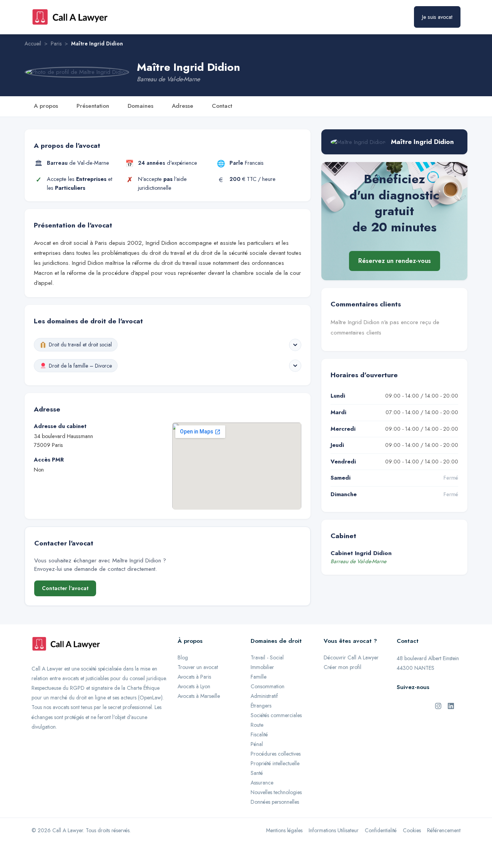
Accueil (33, 43)
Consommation (267, 686)
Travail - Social (267, 657)
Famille (258, 677)
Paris (56, 43)
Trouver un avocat (198, 667)
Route (257, 725)
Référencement (443, 830)
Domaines (140, 106)
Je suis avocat (437, 17)
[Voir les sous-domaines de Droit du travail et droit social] (295, 345)
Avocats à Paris (194, 677)
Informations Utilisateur (334, 830)
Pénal (257, 744)
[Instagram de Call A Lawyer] (438, 705)
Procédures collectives (276, 754)
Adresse (182, 106)
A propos (46, 106)
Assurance (262, 782)
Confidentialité (381, 830)
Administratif (264, 696)
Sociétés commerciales (276, 715)
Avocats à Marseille (199, 696)
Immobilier (262, 667)
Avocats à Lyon (194, 686)
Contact (222, 106)
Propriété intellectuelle (275, 763)
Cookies (412, 830)
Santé (257, 773)
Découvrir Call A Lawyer (351, 657)
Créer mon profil (342, 667)
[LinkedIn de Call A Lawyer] (451, 705)
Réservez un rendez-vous (394, 260)
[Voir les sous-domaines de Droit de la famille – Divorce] (295, 366)
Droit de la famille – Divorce (80, 366)
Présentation (92, 106)
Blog (183, 657)
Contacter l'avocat (65, 588)
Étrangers (261, 705)
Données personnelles (275, 802)
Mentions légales (284, 830)
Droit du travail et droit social (80, 344)
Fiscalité (259, 734)
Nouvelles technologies (276, 792)
